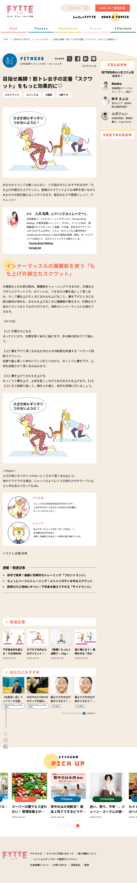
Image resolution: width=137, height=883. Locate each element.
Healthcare (68, 28)
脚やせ (64, 94)
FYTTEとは (36, 853)
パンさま (33, 94)
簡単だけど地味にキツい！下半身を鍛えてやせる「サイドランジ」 (50, 586)
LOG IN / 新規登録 (112, 8)
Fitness (41, 28)
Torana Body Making (41, 243)
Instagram (35, 247)
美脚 (49, 94)
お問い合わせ (60, 865)
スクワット (13, 94)
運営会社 (75, 865)
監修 (86, 865)
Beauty (96, 28)
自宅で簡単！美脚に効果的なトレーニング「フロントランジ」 (47, 575)
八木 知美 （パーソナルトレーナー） (61, 214)
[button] (59, 825)
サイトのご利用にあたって (60, 853)
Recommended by (72, 713)
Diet (13, 28)
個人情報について (87, 853)
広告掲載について (39, 865)
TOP (6, 39)
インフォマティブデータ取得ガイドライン (56, 859)
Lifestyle (123, 28)
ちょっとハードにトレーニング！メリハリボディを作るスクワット (50, 581)
